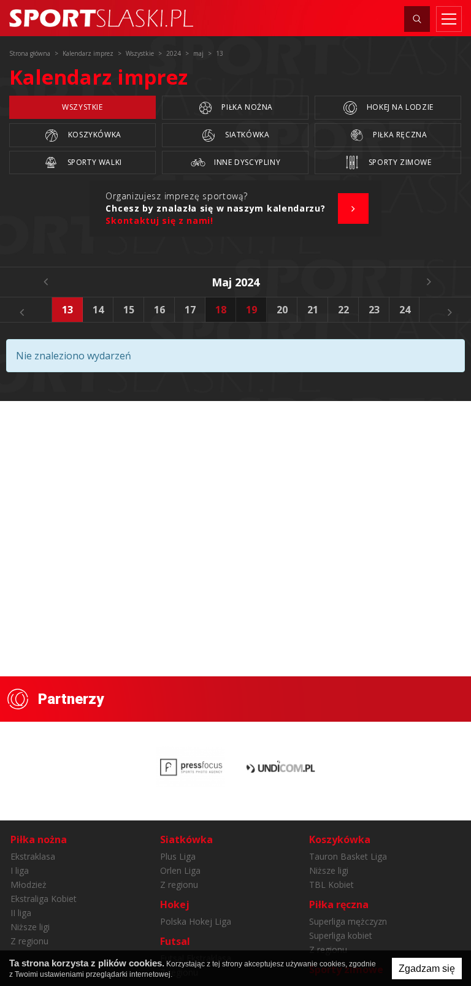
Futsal (175, 941)
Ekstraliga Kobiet (43, 898)
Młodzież (28, 884)
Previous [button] (21, 312)
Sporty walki (93, 162)
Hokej (175, 904)
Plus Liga (178, 856)
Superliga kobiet (340, 935)
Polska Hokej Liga (195, 921)
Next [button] (449, 312)
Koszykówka (93, 134)
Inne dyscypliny (246, 162)
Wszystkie (82, 107)
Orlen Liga (180, 870)
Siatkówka (246, 134)
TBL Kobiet (331, 884)
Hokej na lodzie (399, 107)
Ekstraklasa (32, 856)
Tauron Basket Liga (348, 856)
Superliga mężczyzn (348, 921)
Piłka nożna (246, 107)
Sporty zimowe (398, 162)
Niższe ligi (30, 927)
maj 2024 (235, 282)
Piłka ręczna (399, 134)
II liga (20, 913)
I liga (19, 870)
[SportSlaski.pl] (101, 18)
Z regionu (29, 941)
